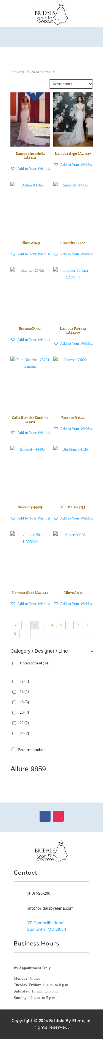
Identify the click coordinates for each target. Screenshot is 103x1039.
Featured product (31, 750)
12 (24, 681)
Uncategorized (34, 663)
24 (24, 733)
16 (24, 692)
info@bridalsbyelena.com (50, 908)
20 (24, 712)
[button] (30, 168)
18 (24, 702)
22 (24, 723)
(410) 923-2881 (39, 893)
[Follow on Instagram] (58, 816)
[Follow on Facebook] (45, 816)
